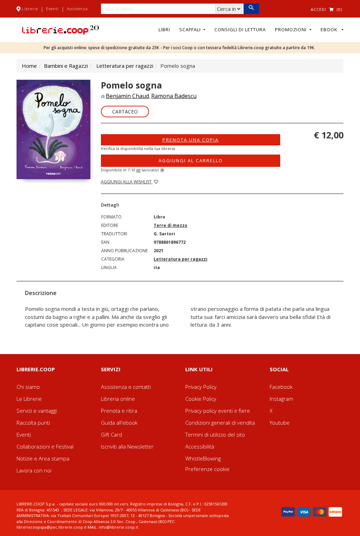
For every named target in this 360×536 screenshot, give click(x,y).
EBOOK (330, 29)
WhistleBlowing (203, 458)
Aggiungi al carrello (191, 160)
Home (29, 65)
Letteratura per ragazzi (124, 65)
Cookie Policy (200, 398)
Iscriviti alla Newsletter (127, 446)
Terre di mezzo (170, 225)
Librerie (30, 8)
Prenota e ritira (119, 410)
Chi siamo (28, 386)
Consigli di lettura (240, 29)
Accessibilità (199, 446)
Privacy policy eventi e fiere (217, 410)
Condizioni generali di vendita (220, 422)
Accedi (318, 9)
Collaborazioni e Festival (45, 446)
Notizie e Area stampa (43, 458)
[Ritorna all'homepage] (60, 29)
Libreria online (118, 398)
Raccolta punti (33, 422)
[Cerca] (251, 9)
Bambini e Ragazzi (66, 65)
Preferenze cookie (207, 468)
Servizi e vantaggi (37, 410)
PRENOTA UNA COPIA (190, 140)
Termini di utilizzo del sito (215, 434)
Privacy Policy (201, 386)
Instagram (281, 398)
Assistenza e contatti (126, 386)
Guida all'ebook (119, 422)
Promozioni (291, 29)
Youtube (280, 422)
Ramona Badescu (174, 96)
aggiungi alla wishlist (127, 182)
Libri (164, 29)
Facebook (281, 386)
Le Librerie (29, 398)
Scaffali (190, 29)
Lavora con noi (34, 470)
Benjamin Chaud (127, 96)
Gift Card (111, 434)
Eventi (52, 8)
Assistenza (77, 8)
